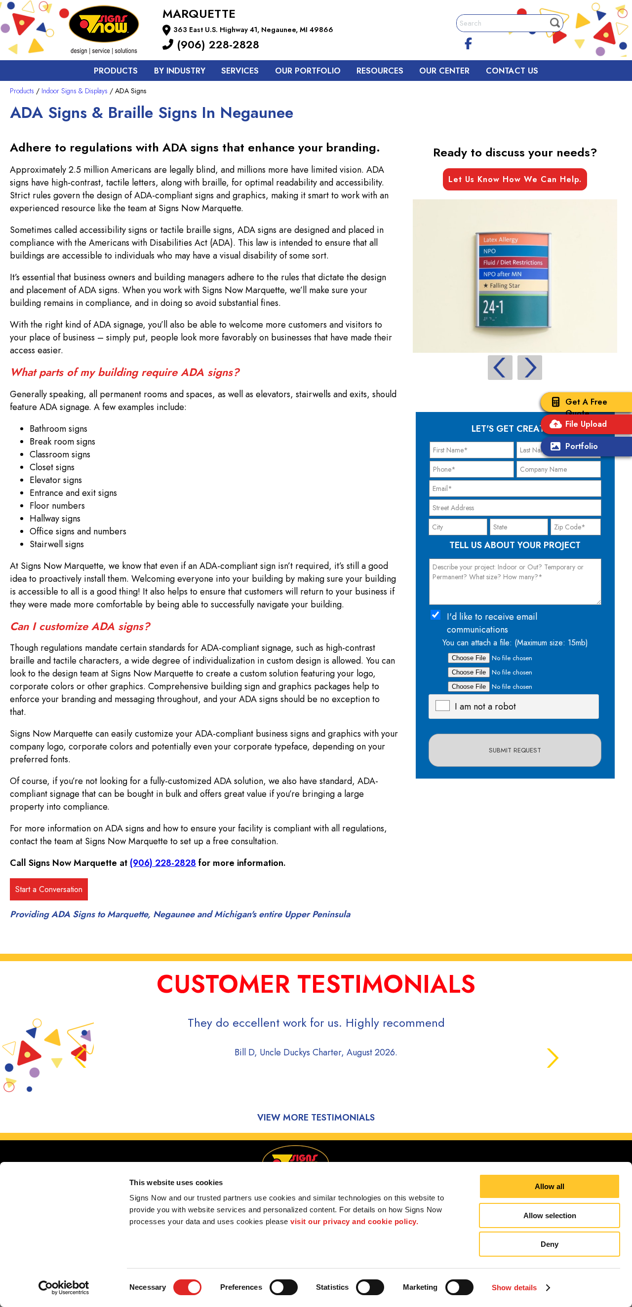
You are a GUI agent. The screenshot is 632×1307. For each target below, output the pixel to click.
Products (116, 70)
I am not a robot (485, 706)
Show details (514, 1287)
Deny (549, 1244)
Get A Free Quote (586, 407)
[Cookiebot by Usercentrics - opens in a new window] (64, 1287)
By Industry (179, 70)
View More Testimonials (316, 1117)
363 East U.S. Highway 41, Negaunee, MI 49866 (253, 30)
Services (240, 70)
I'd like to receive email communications (492, 623)
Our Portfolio (308, 70)
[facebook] (468, 42)
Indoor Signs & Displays (74, 91)
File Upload (586, 424)
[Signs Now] (111, 31)
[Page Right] (529, 367)
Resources (379, 70)
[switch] (284, 1287)
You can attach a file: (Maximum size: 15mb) (515, 642)
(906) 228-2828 (216, 44)
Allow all (549, 1186)
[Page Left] (500, 367)
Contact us (512, 70)
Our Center (444, 70)
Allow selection (549, 1215)
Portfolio (581, 446)
